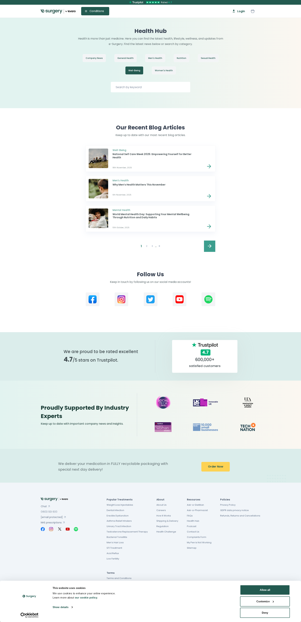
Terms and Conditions (119, 578)
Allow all (265, 589)
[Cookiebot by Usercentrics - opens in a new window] (29, 615)
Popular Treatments (120, 499)
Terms (111, 573)
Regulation (162, 526)
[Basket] (252, 11)
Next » (209, 246)
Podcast (191, 526)
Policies (225, 499)
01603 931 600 (49, 511)
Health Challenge (166, 531)
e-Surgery (58, 11)
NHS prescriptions (51, 522)
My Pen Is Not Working (199, 542)
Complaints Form (196, 537)
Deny (265, 612)
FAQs (190, 515)
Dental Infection (115, 510)
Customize (263, 601)
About (160, 499)
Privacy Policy (228, 505)
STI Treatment (114, 548)
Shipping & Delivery (167, 521)
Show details (60, 607)
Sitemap (191, 548)
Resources (193, 499)
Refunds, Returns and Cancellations (240, 515)
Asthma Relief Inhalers (119, 521)
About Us (161, 505)
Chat (44, 506)
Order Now (215, 467)
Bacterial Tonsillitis (117, 537)
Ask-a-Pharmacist (197, 510)
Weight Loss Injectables (120, 505)
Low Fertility (113, 558)
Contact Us (193, 531)
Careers (161, 510)
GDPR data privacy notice (234, 510)
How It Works (163, 515)
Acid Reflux (113, 553)
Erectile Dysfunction (118, 515)
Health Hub (193, 521)
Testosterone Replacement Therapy (127, 531)
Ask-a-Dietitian (195, 505)
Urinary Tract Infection (119, 526)
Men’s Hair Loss (115, 542)
